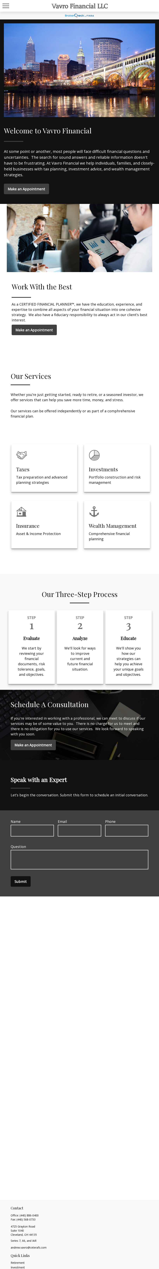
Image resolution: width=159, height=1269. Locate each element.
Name (16, 821)
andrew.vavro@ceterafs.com (29, 1247)
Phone (110, 821)
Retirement (18, 1263)
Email (62, 821)
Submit (21, 881)
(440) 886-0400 (29, 1215)
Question (18, 846)
